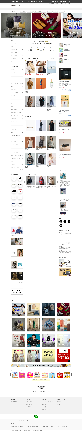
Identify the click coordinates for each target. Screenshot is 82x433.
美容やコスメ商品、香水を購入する (33, 426)
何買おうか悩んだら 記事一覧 (66, 135)
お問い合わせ (44, 406)
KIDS (21, 8)
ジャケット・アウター (14, 72)
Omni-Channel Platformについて (47, 411)
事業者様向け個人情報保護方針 (27, 430)
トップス (12, 69)
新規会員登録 (59, 401)
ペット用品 (13, 164)
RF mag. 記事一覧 (68, 115)
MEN (18, 8)
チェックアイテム (23, 11)
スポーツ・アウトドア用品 (15, 158)
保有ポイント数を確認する (62, 426)
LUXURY (12, 402)
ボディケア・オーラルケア (15, 135)
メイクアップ (13, 129)
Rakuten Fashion (20, 6)
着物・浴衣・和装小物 (14, 121)
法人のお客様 (44, 407)
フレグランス (13, 141)
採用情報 (41, 430)
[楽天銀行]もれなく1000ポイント (54, 3)
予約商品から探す (14, 58)
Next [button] (71, 26)
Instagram (58, 404)
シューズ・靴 (13, 89)
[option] (25, 25)
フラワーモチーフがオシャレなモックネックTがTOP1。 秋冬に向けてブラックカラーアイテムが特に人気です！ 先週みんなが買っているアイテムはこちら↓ (65, 198)
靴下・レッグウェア (14, 95)
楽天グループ (63, 3)
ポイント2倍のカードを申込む (48, 426)
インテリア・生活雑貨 (14, 152)
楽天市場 (69, 3)
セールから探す (13, 43)
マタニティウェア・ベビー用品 (16, 112)
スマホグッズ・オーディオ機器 (16, 155)
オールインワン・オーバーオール (16, 83)
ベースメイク (13, 126)
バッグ (12, 86)
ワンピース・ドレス (14, 77)
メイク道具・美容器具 (14, 144)
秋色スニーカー (49, 11)
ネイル (12, 132)
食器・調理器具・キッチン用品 (16, 149)
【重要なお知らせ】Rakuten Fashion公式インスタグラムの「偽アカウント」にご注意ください (65, 252)
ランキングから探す (14, 52)
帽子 (12, 106)
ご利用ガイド (44, 404)
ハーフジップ (55, 11)
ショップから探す (14, 49)
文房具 (12, 161)
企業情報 (12, 430)
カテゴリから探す (14, 55)
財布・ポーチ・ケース (14, 103)
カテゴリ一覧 (20, 169)
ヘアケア (12, 138)
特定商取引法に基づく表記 (46, 409)
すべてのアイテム (14, 61)
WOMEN (13, 8)
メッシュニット (61, 11)
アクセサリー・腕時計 (14, 100)
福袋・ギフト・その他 (14, 167)
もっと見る (21, 282)
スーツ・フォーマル (14, 115)
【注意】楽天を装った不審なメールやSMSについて (41, 379)
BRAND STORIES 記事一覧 (66, 159)
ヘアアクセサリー (14, 109)
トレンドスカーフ (30, 11)
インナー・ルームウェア (15, 92)
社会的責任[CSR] (36, 430)
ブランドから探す (14, 46)
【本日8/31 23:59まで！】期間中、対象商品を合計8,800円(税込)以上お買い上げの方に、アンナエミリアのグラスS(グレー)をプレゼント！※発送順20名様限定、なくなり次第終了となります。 (65, 183)
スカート (12, 80)
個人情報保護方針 (18, 430)
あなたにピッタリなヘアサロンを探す (17, 426)
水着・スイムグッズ (14, 118)
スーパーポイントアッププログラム (47, 401)
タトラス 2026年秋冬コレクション (40, 11)
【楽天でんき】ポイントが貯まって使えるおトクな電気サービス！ (29, 423)
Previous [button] (11, 26)
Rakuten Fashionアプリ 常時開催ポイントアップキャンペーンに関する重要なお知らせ (65, 243)
